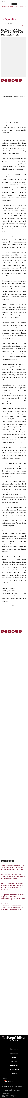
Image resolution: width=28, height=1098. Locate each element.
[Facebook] (5, 80)
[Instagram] (12, 1041)
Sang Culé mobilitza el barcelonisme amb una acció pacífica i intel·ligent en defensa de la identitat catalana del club (13, 907)
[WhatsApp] (2, 80)
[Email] (20, 80)
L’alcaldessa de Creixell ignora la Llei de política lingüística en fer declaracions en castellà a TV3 (12, 867)
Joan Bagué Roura (8, 96)
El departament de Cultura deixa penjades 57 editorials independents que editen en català (13, 897)
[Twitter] (9, 80)
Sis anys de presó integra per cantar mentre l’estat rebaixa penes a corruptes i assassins (13, 876)
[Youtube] (17, 1041)
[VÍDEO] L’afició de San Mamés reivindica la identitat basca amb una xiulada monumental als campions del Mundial (12, 886)
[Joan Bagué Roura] (2, 96)
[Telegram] (13, 80)
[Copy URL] (16, 80)
